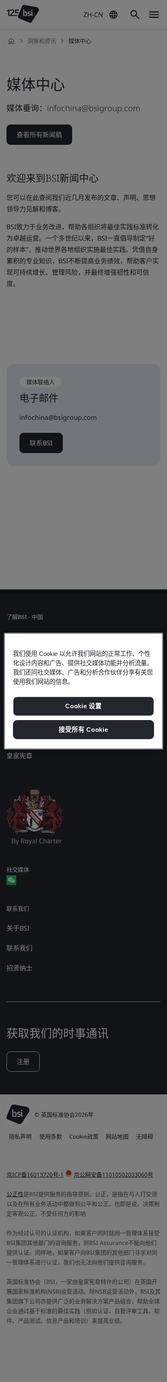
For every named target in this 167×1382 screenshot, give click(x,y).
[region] (83, 691)
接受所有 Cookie (83, 729)
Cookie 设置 (83, 706)
